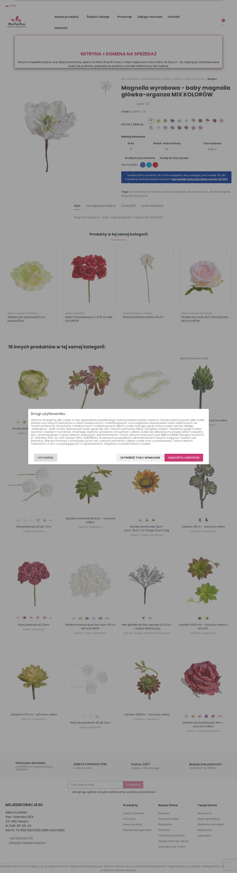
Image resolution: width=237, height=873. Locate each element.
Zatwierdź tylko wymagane (140, 457)
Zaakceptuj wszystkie (183, 457)
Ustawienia (46, 457)
